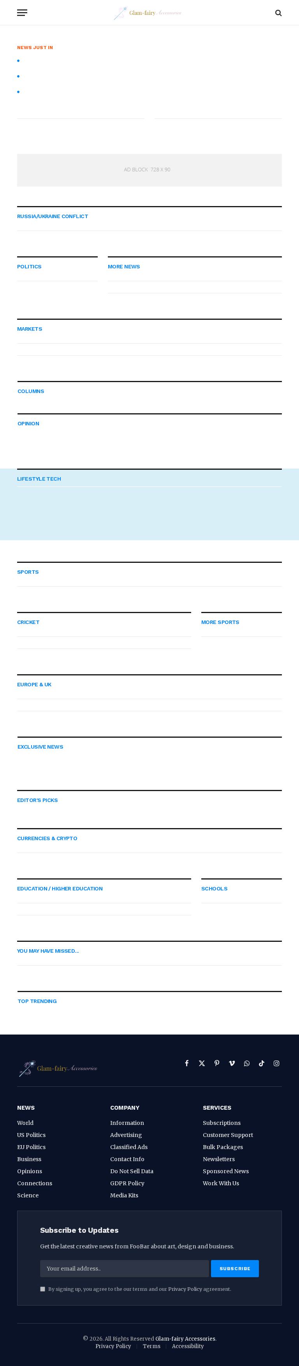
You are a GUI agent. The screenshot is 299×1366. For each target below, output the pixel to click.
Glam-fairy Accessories (185, 1339)
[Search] (278, 12)
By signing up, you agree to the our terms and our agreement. (139, 1289)
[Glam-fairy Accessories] (149, 12)
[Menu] (22, 12)
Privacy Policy (185, 1289)
